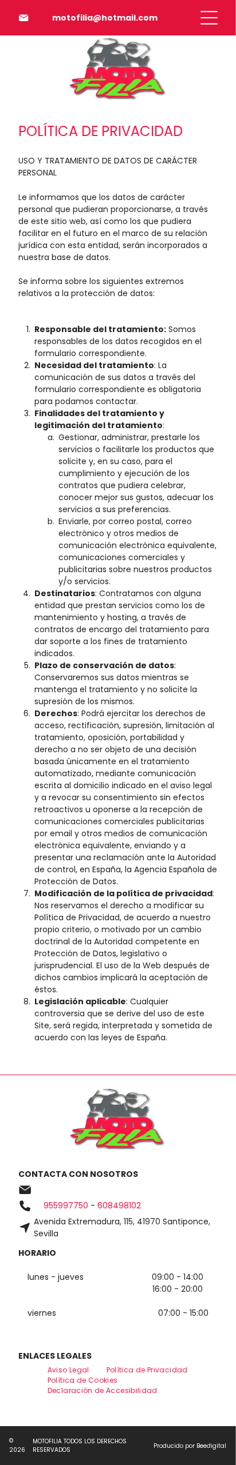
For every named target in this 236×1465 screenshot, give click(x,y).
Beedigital (211, 1446)
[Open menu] (209, 17)
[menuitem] (68, 1370)
